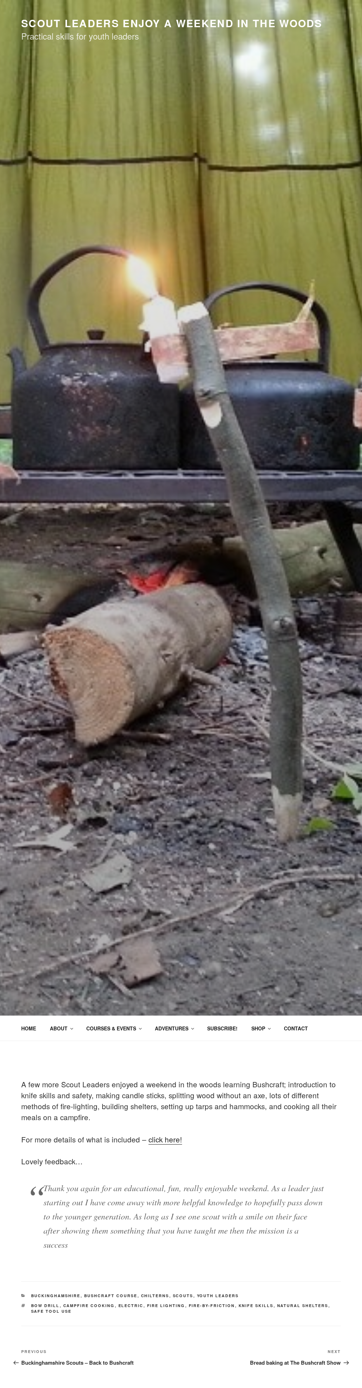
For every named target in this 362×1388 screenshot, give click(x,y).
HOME (28, 1028)
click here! (165, 1139)
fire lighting (166, 1305)
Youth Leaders (218, 1295)
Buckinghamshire (56, 1295)
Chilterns (155, 1295)
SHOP (258, 1028)
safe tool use (51, 1311)
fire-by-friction (212, 1305)
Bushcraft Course (111, 1295)
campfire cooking (89, 1305)
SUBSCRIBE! (222, 1028)
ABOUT (59, 1028)
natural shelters (302, 1305)
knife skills (256, 1305)
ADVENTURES (171, 1028)
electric (131, 1305)
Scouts (183, 1295)
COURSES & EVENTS (111, 1028)
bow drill (45, 1305)
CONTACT (296, 1028)
